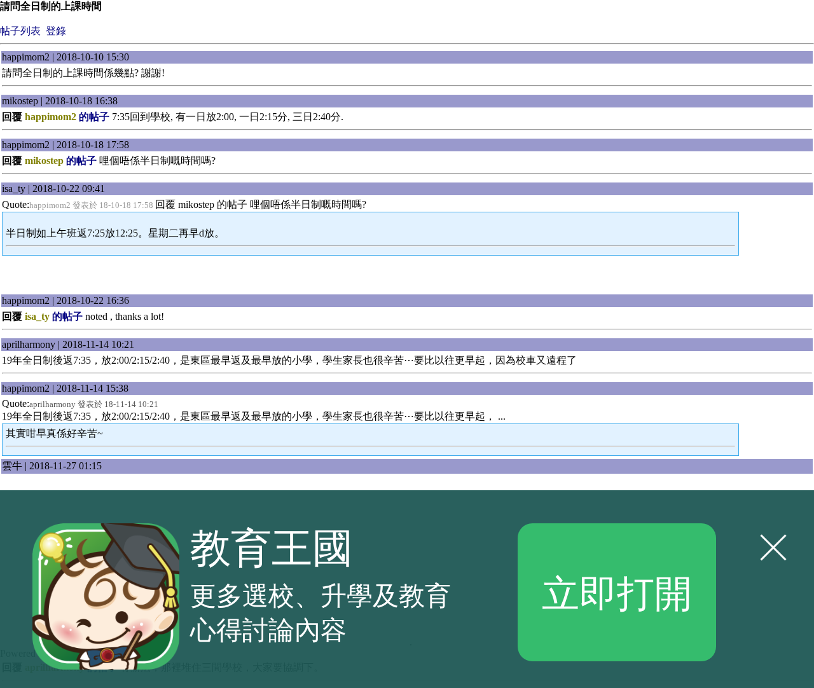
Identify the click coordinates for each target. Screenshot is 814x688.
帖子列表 (20, 30)
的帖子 (67, 116)
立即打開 (617, 591)
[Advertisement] (407, 275)
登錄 (56, 30)
